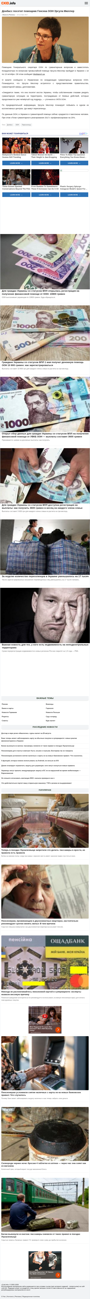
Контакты (10, 1296)
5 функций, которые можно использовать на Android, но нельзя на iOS (30, 761)
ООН (17, 125)
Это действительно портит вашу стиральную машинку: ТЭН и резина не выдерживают (36, 783)
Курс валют (50, 721)
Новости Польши (53, 712)
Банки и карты (8, 708)
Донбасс (10, 125)
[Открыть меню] (86, 3)
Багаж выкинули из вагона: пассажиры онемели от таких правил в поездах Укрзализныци (37, 746)
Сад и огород (51, 716)
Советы (5, 721)
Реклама (18, 1296)
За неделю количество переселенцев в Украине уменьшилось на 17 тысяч (45, 576)
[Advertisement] (45, 215)
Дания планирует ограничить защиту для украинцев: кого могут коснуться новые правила (38, 766)
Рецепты (5, 716)
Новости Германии (9, 712)
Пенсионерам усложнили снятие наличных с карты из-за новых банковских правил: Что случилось (41, 756)
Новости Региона (9, 15)
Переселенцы (26, 125)
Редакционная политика (31, 1296)
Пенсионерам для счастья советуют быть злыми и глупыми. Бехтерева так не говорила (37, 751)
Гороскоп (49, 708)
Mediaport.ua (39, 74)
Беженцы (49, 704)
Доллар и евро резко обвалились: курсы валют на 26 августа (26, 733)
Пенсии (5, 704)
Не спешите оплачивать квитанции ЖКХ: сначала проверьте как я (27, 778)
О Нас (3, 1296)
